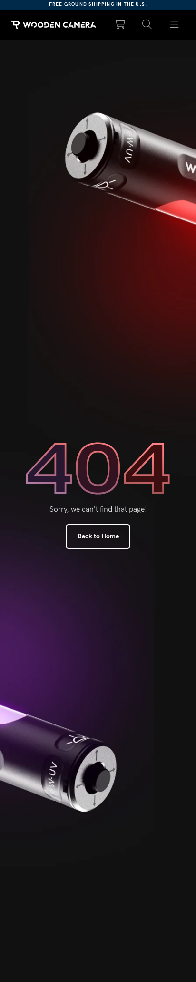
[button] (147, 24)
